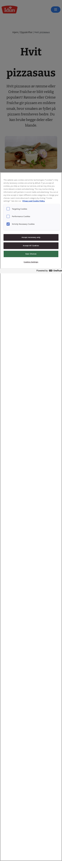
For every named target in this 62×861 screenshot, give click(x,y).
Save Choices (31, 254)
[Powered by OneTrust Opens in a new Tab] (48, 271)
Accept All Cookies (31, 245)
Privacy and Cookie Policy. (33, 201)
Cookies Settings (31, 262)
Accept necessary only (31, 237)
